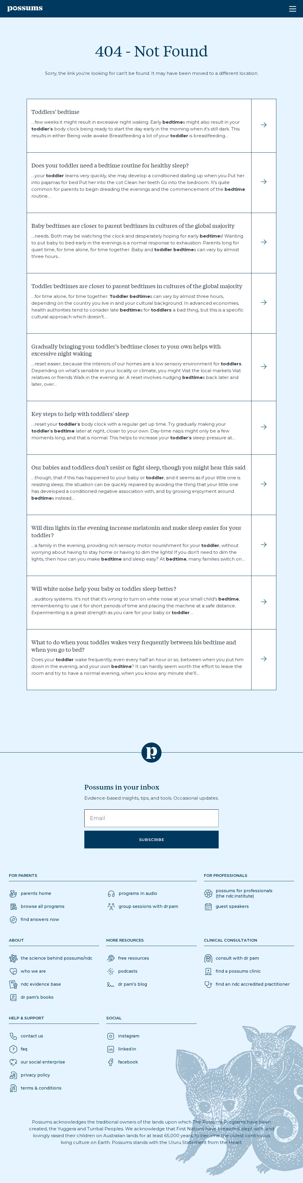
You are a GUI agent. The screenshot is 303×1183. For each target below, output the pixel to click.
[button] (34, 919)
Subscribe (151, 839)
